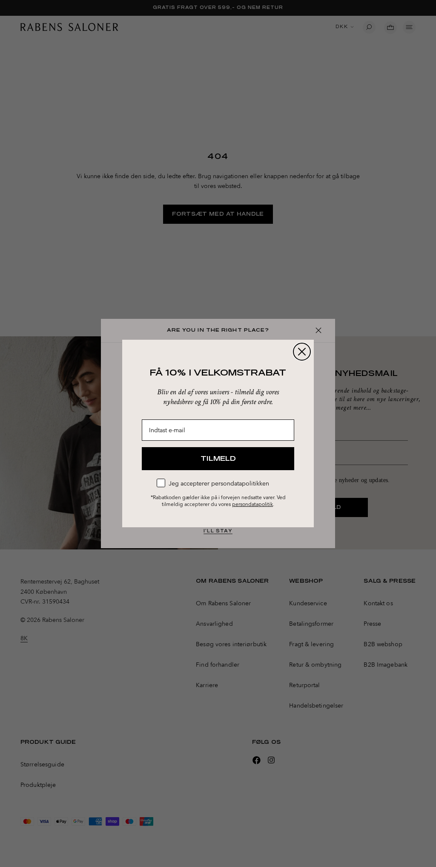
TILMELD (218, 458)
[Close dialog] (301, 351)
